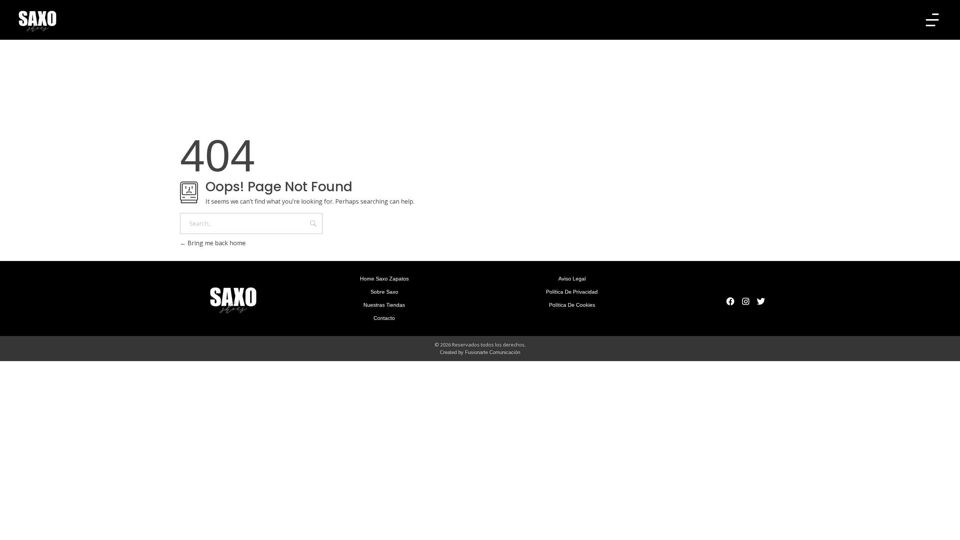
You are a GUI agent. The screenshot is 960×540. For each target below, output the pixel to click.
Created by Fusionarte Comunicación (480, 352)
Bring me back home (216, 243)
